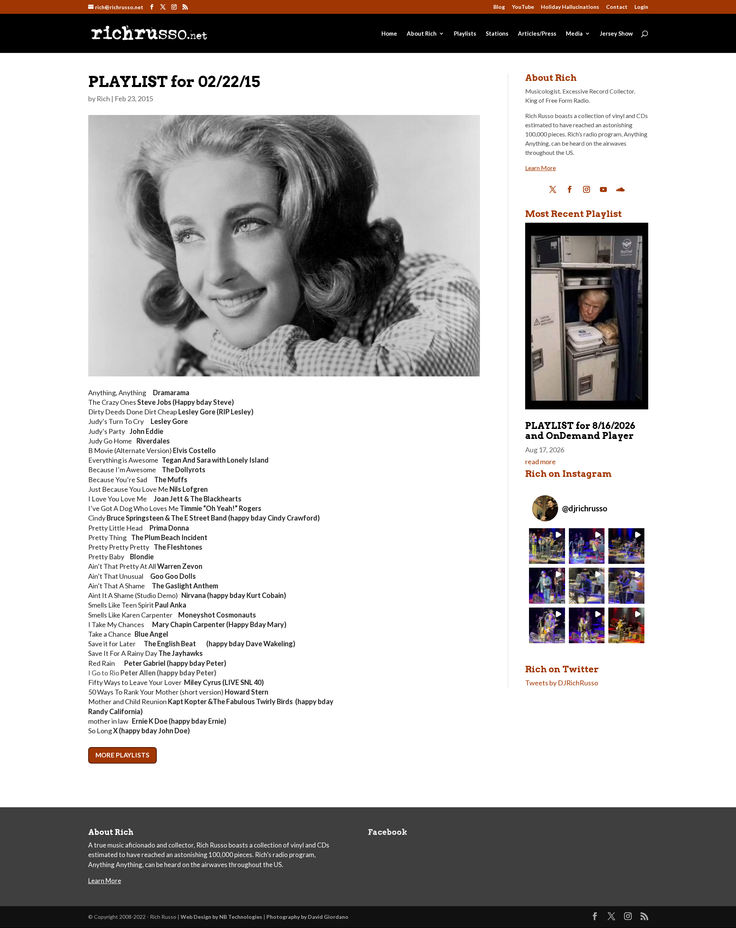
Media (574, 34)
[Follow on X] (553, 189)
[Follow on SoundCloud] (620, 189)
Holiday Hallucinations (570, 7)
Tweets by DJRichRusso (561, 682)
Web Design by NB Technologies (221, 916)
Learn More (540, 167)
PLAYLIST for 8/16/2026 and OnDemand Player (580, 430)
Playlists (465, 34)
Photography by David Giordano (307, 916)
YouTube (523, 7)
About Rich (422, 34)
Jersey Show (616, 34)
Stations (497, 34)
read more (540, 461)
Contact (617, 7)
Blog (499, 7)
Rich (103, 98)
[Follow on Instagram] (586, 189)
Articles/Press (537, 34)
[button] (547, 546)
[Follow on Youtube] (603, 189)
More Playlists (122, 755)
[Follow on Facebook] (570, 189)
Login (641, 7)
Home (389, 34)
